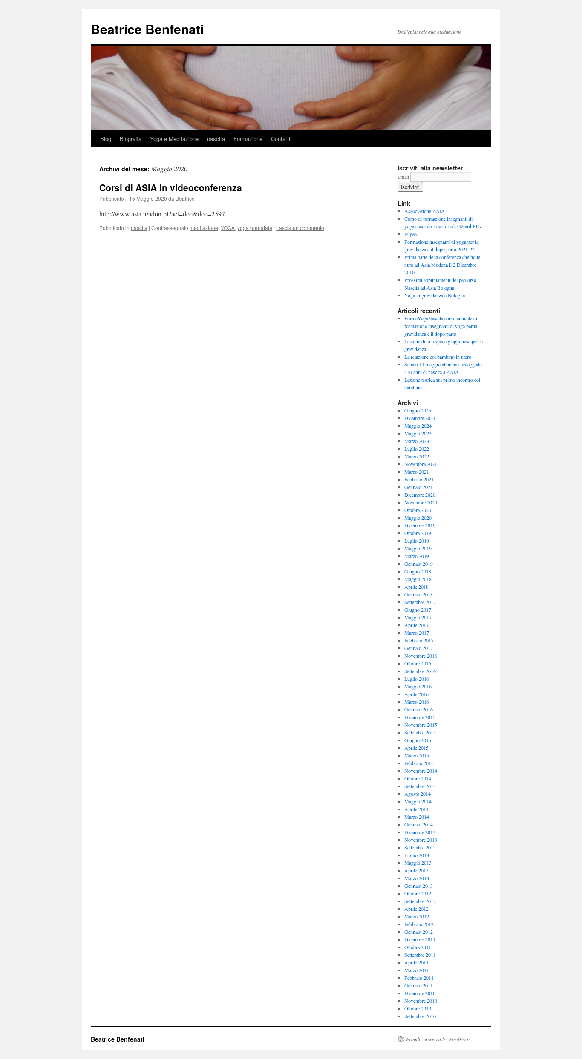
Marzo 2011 (416, 970)
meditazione (204, 227)
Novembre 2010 (420, 1000)
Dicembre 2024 (419, 417)
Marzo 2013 (416, 878)
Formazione (247, 139)
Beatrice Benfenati (147, 29)
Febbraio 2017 (419, 640)
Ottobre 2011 (417, 947)
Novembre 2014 (420, 770)
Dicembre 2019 (419, 525)
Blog (105, 139)
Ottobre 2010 (417, 1008)
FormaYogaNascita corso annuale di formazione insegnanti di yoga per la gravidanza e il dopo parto (440, 326)
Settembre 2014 (420, 786)
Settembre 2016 (420, 671)
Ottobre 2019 (417, 533)
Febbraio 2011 (419, 977)
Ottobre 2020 (417, 509)
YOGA (228, 227)
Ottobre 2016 (417, 663)
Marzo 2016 (416, 701)
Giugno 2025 (417, 410)
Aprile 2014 (416, 809)
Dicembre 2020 (419, 494)
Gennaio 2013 (418, 885)
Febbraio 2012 (419, 924)
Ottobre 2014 (417, 778)
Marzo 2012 (416, 916)
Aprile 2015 (416, 747)
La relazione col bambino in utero (437, 356)
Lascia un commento (300, 227)
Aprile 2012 (416, 908)
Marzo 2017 (416, 632)
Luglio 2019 (416, 540)
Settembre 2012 (420, 901)
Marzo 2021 (416, 471)
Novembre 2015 (420, 724)
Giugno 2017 (417, 609)
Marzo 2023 (416, 440)
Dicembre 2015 (419, 717)
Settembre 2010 (420, 1016)
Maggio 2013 (418, 862)
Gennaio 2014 (418, 824)
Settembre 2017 (420, 602)
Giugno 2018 (417, 571)
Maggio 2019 (418, 548)
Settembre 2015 (420, 732)
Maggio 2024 (418, 425)
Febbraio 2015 (419, 763)
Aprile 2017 (416, 625)
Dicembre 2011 (419, 939)
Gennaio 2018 (418, 594)
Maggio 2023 (418, 433)
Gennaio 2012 (418, 931)
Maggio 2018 (418, 579)
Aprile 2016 (416, 694)
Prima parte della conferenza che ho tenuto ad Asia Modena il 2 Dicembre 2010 (443, 264)
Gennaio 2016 (418, 709)
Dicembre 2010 (419, 993)
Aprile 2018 (416, 586)
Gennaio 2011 (418, 985)
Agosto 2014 (417, 793)
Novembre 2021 (420, 463)
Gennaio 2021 (418, 486)
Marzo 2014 (416, 816)
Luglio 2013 (416, 855)
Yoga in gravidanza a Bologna (434, 295)
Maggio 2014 (418, 801)
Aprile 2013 (416, 870)
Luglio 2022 (416, 448)
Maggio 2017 (418, 617)
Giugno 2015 (417, 740)
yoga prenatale (254, 227)
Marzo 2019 (416, 556)
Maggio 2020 (418, 517)
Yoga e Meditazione (174, 139)
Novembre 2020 (420, 502)
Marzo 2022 (416, 456)
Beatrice (185, 198)
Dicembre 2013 (419, 832)
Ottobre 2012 (417, 893)
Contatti (280, 139)
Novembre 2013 (420, 839)
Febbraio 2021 (419, 479)
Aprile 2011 (416, 962)
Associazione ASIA (424, 210)
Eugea (410, 233)
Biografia (130, 139)
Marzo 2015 (416, 755)
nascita (216, 139)
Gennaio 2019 (418, 563)
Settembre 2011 (420, 954)
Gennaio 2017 (418, 648)
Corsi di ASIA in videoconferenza (170, 187)
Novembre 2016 (420, 655)
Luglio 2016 (416, 678)
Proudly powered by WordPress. (439, 1039)
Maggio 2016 (418, 686)
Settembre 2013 (420, 847)
